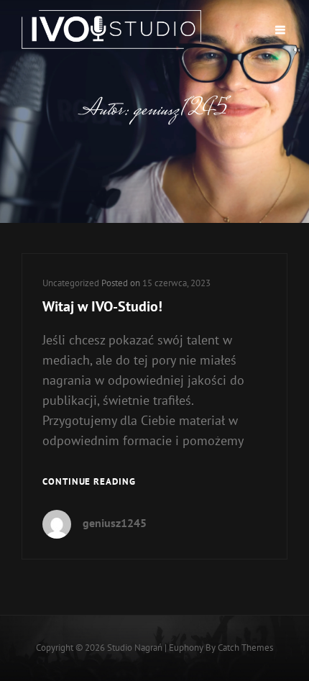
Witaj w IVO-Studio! (102, 306)
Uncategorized (70, 283)
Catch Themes (245, 647)
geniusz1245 (115, 523)
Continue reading (89, 482)
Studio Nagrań (134, 647)
